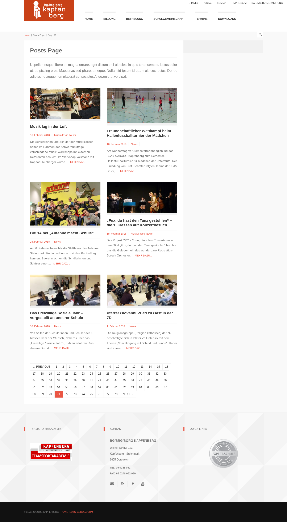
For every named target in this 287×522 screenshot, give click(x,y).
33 (165, 373)
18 (42, 373)
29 (132, 373)
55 (66, 387)
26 (107, 373)
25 (99, 373)
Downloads (227, 18)
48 (148, 380)
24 (91, 373)
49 (156, 380)
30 (140, 373)
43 (107, 380)
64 (140, 387)
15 (158, 366)
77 (107, 394)
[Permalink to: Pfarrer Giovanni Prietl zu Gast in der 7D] (142, 290)
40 (83, 380)
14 (150, 366)
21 (66, 373)
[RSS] (123, 484)
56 (75, 387)
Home (89, 18)
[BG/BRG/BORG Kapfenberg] (49, 10)
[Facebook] (133, 484)
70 (50, 394)
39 (75, 380)
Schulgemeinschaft (169, 18)
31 (148, 373)
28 (124, 373)
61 (116, 387)
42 (99, 380)
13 (142, 366)
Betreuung (134, 18)
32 (156, 373)
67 (165, 387)
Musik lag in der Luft (48, 126)
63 (132, 387)
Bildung (109, 18)
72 (66, 394)
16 (166, 366)
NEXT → (128, 394)
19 (50, 373)
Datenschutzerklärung (267, 3)
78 (116, 394)
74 (83, 394)
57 (83, 387)
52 (42, 387)
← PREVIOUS (41, 366)
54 (58, 387)
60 (107, 387)
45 (124, 380)
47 (140, 380)
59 (99, 387)
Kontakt (222, 3)
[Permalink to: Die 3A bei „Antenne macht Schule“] (65, 203)
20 (58, 373)
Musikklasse (61, 135)
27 (116, 373)
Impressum (239, 3)
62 (124, 387)
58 (91, 387)
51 (34, 387)
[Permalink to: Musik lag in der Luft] (65, 103)
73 (75, 394)
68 (34, 394)
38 (66, 380)
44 (116, 380)
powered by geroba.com (77, 512)
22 (75, 373)
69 (42, 394)
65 (148, 387)
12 (133, 366)
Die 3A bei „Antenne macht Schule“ (62, 233)
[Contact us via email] (113, 484)
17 (34, 373)
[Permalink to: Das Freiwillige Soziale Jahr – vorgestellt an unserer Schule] (65, 290)
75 (91, 394)
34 (34, 380)
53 (50, 387)
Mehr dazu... (78, 162)
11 (125, 366)
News (72, 135)
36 (50, 380)
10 (117, 366)
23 (83, 373)
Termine (201, 18)
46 (132, 380)
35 (42, 380)
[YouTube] (142, 484)
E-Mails (193, 3)
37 (58, 380)
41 (91, 380)
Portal (207, 3)
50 (165, 380)
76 (99, 394)
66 (156, 387)
